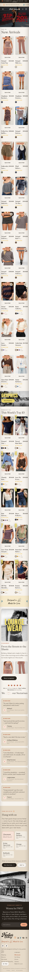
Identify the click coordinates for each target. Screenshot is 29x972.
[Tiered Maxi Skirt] (21, 426)
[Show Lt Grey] (7, 520)
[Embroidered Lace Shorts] (7, 151)
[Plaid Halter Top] (21, 151)
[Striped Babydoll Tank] (7, 186)
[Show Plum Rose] (3, 313)
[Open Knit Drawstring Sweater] (7, 364)
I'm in (23, 924)
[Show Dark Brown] (3, 448)
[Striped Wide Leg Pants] (21, 45)
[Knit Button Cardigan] (7, 498)
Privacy (8, 970)
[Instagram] (2, 945)
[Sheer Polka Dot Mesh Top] (21, 498)
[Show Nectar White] (16, 386)
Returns (3, 957)
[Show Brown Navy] (2, 313)
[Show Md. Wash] (17, 592)
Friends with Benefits (7, 961)
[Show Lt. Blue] (2, 484)
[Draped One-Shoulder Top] (7, 426)
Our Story (17, 957)
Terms (13, 970)
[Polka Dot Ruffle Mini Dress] (7, 116)
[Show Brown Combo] (16, 242)
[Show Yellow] (3, 484)
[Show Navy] (2, 102)
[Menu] (3, 9)
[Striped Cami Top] (7, 45)
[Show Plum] (19, 350)
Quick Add (7, 57)
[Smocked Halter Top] (21, 534)
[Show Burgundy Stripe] (2, 556)
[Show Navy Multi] (16, 172)
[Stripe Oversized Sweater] (7, 291)
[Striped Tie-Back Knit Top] (21, 186)
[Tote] (26, 9)
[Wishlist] (22, 9)
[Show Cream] (19, 313)
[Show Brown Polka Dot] (17, 519)
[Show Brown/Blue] (2, 137)
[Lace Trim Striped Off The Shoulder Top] (7, 534)
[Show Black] (16, 313)
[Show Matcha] (15, 556)
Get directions (8, 865)
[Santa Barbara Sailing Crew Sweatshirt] (21, 364)
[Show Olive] (2, 172)
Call (21, 865)
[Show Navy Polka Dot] (15, 519)
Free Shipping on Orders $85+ (15, 4)
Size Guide (4, 959)
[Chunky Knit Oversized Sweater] (7, 462)
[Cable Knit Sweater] (21, 328)
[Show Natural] (16, 350)
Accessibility (19, 970)
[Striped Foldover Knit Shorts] (7, 221)
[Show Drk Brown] (2, 386)
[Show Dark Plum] (3, 350)
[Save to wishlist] (11, 38)
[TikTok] (6, 945)
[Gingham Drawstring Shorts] (21, 80)
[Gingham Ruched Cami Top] (7, 80)
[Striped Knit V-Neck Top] (21, 221)
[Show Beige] (17, 484)
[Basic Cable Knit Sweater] (21, 291)
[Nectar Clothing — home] (14, 9)
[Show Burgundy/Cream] (2, 67)
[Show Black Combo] (16, 207)
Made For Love (19, 964)
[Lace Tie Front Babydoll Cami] (21, 462)
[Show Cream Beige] (15, 448)
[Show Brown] (16, 137)
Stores (16, 959)
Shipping (3, 955)
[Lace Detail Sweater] (7, 328)
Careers (17, 961)
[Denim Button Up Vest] (21, 570)
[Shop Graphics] (14, 398)
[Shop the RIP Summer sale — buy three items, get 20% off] (14, 17)
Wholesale (17, 955)
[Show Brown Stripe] (3, 556)
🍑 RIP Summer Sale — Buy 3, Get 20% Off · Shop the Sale (14, 1)
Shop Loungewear (9, 678)
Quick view (6, 39)
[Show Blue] (17, 386)
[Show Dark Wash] (15, 592)
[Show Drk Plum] (5, 520)
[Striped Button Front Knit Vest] (21, 116)
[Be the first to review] (4, 65)
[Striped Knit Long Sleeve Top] (7, 256)
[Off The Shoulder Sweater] (7, 570)
